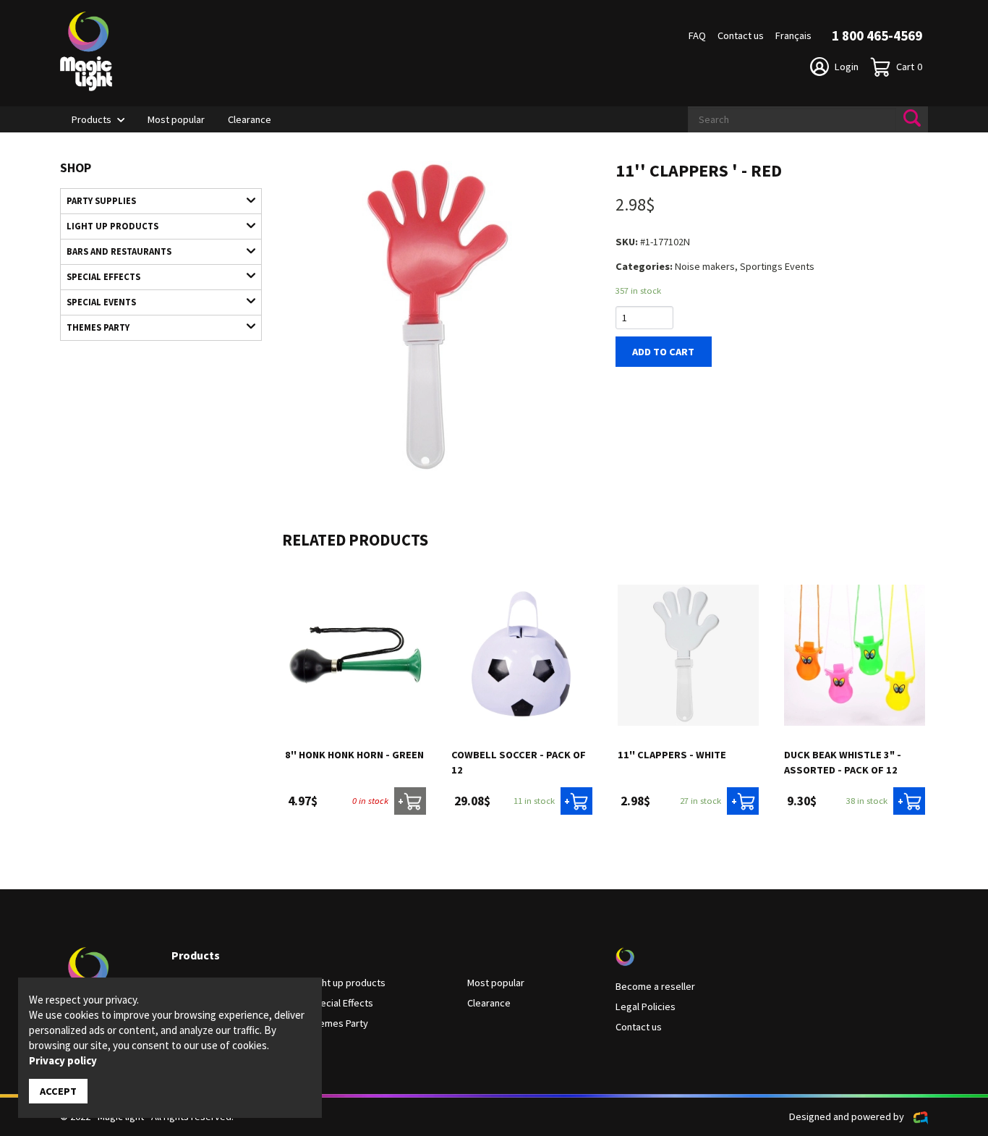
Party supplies (101, 200)
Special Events (101, 302)
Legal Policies (646, 1006)
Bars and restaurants (119, 251)
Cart (909, 66)
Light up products (112, 226)
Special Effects (103, 276)
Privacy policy (63, 1060)
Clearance (249, 119)
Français (793, 35)
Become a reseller (655, 986)
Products (91, 119)
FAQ (697, 35)
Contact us (740, 35)
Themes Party (98, 327)
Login (847, 66)
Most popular (176, 119)
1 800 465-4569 (877, 35)
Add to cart (663, 351)
